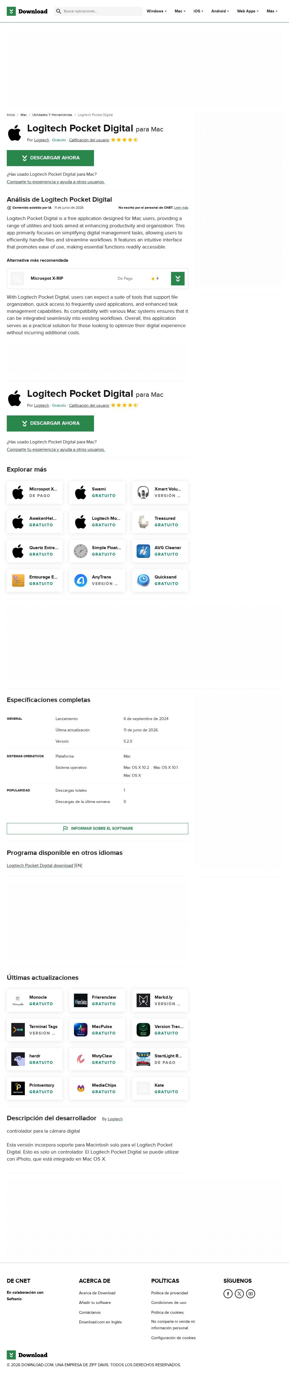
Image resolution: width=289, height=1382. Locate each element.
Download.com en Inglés (100, 1322)
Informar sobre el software (102, 828)
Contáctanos (90, 1312)
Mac (178, 11)
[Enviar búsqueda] (58, 11)
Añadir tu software (95, 1302)
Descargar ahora (55, 158)
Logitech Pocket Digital (95, 128)
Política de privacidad (169, 1293)
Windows (155, 11)
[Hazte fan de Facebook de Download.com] (228, 1293)
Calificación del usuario (89, 140)
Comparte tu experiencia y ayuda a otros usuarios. (56, 182)
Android (218, 11)
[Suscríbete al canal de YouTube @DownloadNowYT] (250, 1293)
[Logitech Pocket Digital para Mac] (15, 133)
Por (38, 140)
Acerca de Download (97, 1293)
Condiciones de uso (168, 1302)
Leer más (181, 208)
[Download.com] (27, 11)
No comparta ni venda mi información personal (173, 1324)
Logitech (115, 1119)
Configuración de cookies (173, 1337)
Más (270, 11)
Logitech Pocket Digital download (40, 865)
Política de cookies (167, 1312)
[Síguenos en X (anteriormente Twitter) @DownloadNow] (239, 1293)
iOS (197, 11)
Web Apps (246, 11)
